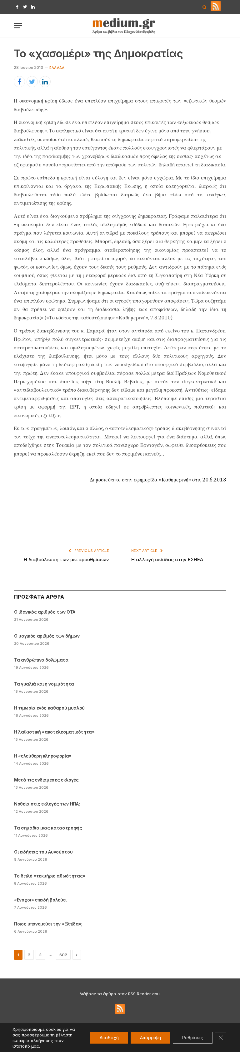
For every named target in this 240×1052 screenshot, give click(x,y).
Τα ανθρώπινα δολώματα (41, 659)
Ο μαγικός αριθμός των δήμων (47, 635)
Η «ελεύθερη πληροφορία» (43, 755)
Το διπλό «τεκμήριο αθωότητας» (49, 875)
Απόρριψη (150, 1037)
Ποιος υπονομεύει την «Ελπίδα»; (48, 923)
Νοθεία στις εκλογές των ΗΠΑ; (47, 803)
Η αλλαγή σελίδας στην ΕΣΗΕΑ (167, 559)
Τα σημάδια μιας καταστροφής (48, 827)
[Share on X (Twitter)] (32, 81)
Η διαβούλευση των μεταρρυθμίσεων (66, 559)
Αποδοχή (109, 1037)
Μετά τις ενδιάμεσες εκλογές (46, 779)
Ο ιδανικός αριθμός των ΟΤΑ (44, 611)
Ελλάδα (56, 67)
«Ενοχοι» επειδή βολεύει (40, 899)
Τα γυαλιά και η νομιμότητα (44, 683)
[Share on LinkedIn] (45, 81)
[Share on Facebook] (19, 81)
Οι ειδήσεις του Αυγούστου (43, 851)
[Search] (204, 7)
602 (63, 954)
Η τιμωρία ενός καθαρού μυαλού (49, 707)
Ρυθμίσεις (192, 1037)
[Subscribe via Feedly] (216, 9)
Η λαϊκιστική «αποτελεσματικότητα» (54, 731)
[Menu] (18, 26)
